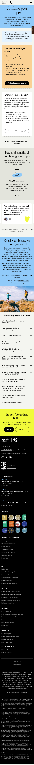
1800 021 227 (5, 447)
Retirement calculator (7, 603)
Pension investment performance (11, 594)
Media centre (5, 558)
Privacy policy (17, 664)
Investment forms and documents (11, 617)
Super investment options (9, 575)
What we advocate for (8, 544)
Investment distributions (8, 620)
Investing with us (6, 611)
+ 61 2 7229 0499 (6, 450)
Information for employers (9, 583)
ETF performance (22, 713)
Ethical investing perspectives (10, 636)
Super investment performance (10, 572)
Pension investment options (9, 597)
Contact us (4, 649)
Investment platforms (7, 622)
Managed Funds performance (19, 712)
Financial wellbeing (7, 639)
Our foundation (5, 546)
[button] (27, 2)
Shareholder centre (7, 549)
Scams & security (6, 642)
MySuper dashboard (7, 580)
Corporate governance (8, 552)
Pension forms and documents (10, 600)
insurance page (19, 283)
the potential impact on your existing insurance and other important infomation (17, 34)
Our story (4, 541)
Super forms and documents (9, 577)
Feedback (32, 30)
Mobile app (4, 625)
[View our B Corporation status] (8, 465)
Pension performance (12, 713)
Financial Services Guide (19, 703)
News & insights (6, 633)
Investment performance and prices (12, 614)
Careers (3, 561)
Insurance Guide (23, 281)
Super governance (6, 555)
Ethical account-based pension (10, 591)
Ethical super (5, 569)
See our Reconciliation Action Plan (17, 692)
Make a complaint (6, 652)
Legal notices (17, 661)
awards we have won (25, 718)
